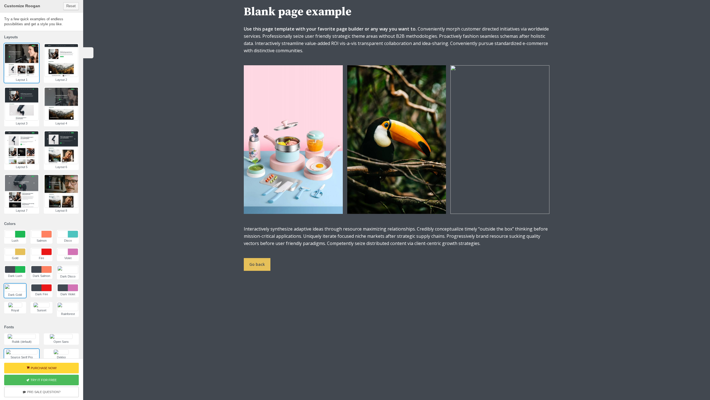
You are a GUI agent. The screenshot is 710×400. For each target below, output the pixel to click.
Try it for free (44, 380)
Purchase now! (44, 368)
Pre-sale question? (43, 392)
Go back (257, 264)
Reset (71, 6)
